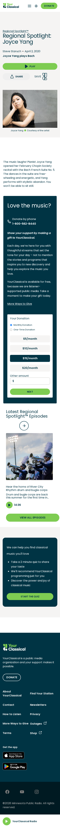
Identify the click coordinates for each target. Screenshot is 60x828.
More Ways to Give (19, 304)
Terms (7, 733)
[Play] (7, 821)
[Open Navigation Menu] (29, 6)
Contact (8, 705)
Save (37, 76)
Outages (36, 724)
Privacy (35, 714)
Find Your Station (41, 693)
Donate (49, 6)
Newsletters (38, 705)
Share (19, 76)
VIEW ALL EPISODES (33, 517)
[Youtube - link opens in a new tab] (22, 792)
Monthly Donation (23, 325)
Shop (33, 733)
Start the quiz (30, 596)
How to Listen (12, 714)
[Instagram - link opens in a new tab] (36, 792)
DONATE (11, 677)
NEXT (30, 391)
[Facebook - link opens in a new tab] (7, 792)
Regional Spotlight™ (15, 31)
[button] (29, 470)
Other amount (19, 376)
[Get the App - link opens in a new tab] (13, 756)
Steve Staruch (12, 51)
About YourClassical (12, 693)
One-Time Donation (24, 329)
